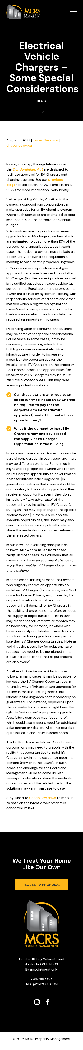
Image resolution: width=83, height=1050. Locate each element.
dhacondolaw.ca (19, 145)
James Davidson (45, 140)
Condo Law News (42, 798)
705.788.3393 (41, 978)
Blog (41, 101)
